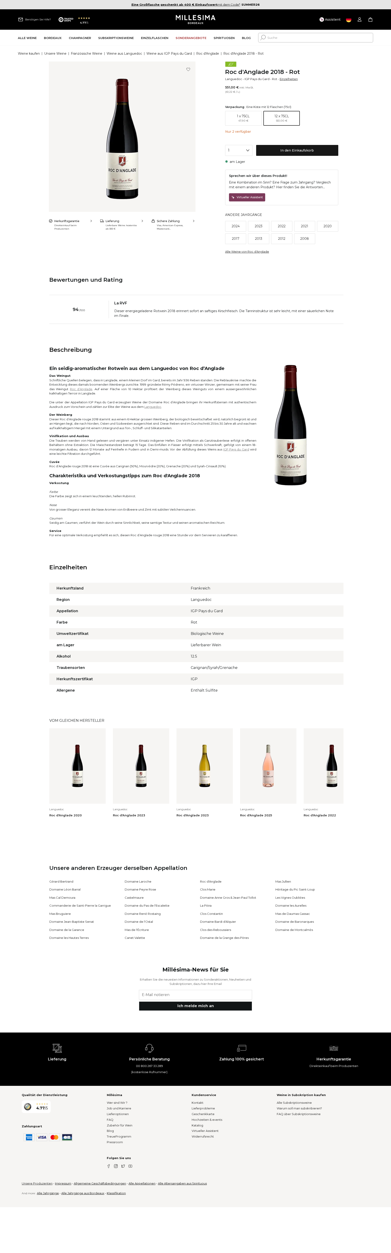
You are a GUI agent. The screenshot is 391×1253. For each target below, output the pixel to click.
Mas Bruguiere (60, 913)
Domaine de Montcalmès (294, 930)
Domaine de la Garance (66, 930)
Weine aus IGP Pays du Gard (169, 53)
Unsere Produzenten (37, 1183)
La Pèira (206, 905)
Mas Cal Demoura (62, 897)
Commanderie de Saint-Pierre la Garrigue (80, 905)
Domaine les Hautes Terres (69, 938)
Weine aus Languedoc (124, 53)
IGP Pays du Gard (257, 79)
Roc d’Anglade (81, 389)
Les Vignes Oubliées (290, 897)
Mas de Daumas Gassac (292, 913)
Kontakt (197, 1102)
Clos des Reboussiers (215, 930)
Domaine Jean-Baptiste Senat (71, 921)
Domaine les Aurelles (290, 905)
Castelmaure (134, 897)
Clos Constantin (211, 913)
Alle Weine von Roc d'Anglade (247, 251)
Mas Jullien (283, 881)
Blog (110, 1131)
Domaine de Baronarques (294, 921)
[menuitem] (27, 37)
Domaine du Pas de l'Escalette (147, 905)
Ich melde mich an (195, 1006)
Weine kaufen (29, 53)
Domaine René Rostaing (143, 913)
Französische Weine (86, 53)
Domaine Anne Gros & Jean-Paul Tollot (228, 897)
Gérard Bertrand (61, 881)
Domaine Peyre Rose (140, 889)
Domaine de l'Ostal (139, 921)
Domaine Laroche (138, 881)
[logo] (195, 19)
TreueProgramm (119, 1136)
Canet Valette (135, 938)
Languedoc (233, 79)
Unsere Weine (55, 53)
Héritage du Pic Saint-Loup (295, 889)
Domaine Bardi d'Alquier (218, 921)
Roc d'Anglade (207, 53)
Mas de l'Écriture (137, 930)
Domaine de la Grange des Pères (224, 938)
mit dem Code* (185, 4)
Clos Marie (207, 889)
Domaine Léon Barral (65, 889)
